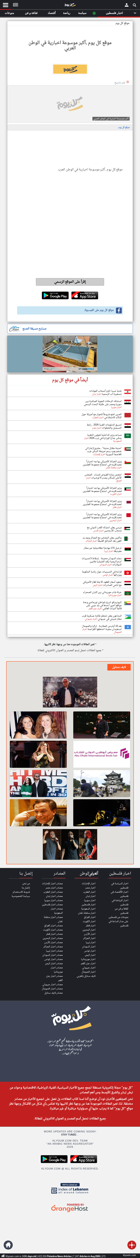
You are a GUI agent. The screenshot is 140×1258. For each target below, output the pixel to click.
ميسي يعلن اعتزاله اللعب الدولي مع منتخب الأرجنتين (104, 529)
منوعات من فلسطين (118, 917)
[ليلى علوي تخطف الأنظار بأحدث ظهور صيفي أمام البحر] (38, 754)
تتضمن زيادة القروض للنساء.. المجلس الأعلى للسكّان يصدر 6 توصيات (103, 476)
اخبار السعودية (88, 909)
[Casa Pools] (70, 354)
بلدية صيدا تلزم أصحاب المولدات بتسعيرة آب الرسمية (105, 392)
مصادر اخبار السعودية (57, 911)
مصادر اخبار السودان (52, 955)
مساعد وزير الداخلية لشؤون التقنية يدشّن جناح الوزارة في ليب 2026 (104, 436)
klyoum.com (129, 1255)
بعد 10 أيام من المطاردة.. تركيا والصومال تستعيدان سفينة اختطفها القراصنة (102, 628)
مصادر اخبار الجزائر (53, 946)
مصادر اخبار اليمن (54, 963)
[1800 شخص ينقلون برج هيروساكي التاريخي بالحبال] (101, 783)
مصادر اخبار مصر (54, 888)
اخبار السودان (89, 946)
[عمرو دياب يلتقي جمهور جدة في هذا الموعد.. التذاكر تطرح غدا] (101, 725)
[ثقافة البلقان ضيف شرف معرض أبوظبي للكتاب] (101, 754)
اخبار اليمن (90, 955)
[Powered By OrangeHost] (70, 1212)
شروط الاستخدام (21, 892)
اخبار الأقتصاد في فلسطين (119, 894)
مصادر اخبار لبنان (54, 896)
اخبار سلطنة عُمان (87, 913)
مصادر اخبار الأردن (53, 942)
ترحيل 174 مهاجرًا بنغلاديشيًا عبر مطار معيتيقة (103, 549)
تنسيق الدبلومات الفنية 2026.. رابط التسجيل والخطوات (104, 426)
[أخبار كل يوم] (70, 5)
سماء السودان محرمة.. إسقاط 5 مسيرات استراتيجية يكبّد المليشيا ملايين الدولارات (102, 561)
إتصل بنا (26, 888)
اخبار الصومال (88, 972)
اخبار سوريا (90, 900)
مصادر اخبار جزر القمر (54, 978)
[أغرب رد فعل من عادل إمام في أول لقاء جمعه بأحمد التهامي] (38, 812)
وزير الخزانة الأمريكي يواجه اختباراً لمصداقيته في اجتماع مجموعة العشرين (102, 463)
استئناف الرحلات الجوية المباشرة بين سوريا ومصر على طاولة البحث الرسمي (103, 403)
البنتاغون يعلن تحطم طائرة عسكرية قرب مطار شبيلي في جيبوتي (102, 617)
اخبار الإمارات (89, 883)
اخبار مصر (90, 888)
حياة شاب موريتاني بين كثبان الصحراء (102, 592)
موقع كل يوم (122, 23)
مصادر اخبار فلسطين (52, 904)
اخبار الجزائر (89, 938)
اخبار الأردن (90, 934)
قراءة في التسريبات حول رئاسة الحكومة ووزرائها (102, 573)
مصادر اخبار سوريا (53, 900)
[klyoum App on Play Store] (55, 1162)
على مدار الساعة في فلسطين (118, 923)
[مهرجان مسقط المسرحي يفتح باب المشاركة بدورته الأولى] (101, 812)
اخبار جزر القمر (88, 963)
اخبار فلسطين (89, 904)
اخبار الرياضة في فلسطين (120, 902)
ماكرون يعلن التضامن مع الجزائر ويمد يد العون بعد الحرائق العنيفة (102, 539)
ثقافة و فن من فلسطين (121, 911)
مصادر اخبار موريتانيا (57, 969)
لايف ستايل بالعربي (86, 976)
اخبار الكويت (89, 921)
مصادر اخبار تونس (53, 959)
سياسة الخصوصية (20, 896)
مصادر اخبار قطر (54, 934)
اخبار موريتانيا (88, 959)
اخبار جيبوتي (89, 967)
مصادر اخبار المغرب (53, 892)
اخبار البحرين (89, 930)
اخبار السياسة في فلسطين (119, 885)
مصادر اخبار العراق (53, 925)
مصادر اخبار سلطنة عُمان (53, 919)
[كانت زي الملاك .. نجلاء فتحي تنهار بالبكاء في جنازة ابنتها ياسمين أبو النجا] (38, 725)
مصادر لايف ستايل (53, 993)
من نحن (26, 883)
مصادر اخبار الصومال (52, 988)
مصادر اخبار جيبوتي (52, 984)
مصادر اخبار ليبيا (54, 951)
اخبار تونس (90, 951)
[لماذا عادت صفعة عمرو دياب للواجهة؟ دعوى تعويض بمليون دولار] (70, 693)
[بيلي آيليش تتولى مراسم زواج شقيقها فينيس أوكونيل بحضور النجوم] (38, 783)
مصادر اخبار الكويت (53, 930)
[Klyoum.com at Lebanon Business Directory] (70, 1194)
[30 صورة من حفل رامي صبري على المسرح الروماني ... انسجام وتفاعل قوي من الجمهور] (70, 845)
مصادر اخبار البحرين (53, 938)
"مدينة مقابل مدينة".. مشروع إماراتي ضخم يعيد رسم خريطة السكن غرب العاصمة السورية (103, 451)
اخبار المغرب (89, 892)
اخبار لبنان (90, 896)
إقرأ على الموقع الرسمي (70, 282)
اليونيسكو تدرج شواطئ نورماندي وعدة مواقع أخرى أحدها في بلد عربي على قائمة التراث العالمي (102, 605)
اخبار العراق (90, 917)
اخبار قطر (91, 925)
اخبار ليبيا (91, 942)
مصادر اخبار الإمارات (52, 883)
